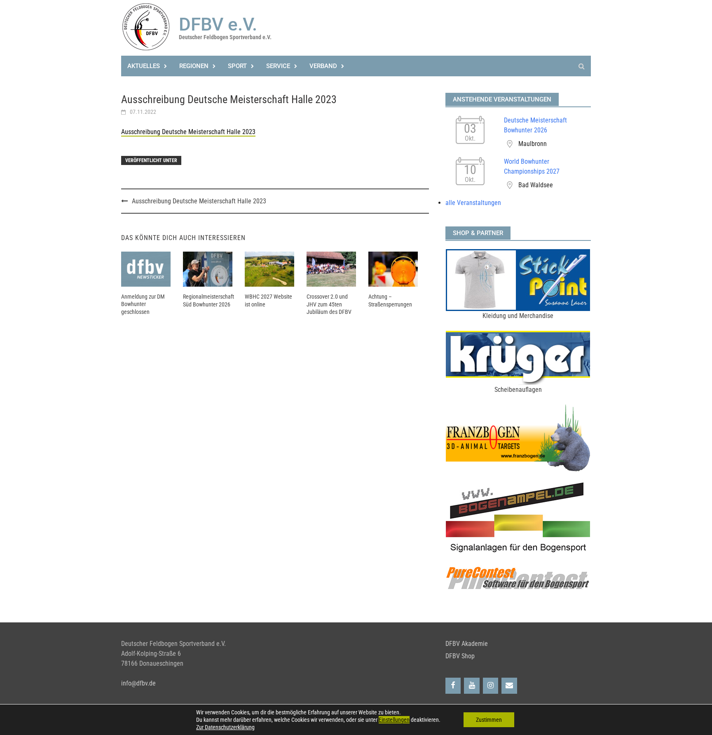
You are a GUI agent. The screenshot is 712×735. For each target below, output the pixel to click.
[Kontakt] (509, 686)
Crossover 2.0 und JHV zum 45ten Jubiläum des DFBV (329, 304)
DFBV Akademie (466, 644)
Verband (323, 66)
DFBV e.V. (218, 24)
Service (278, 66)
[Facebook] (453, 686)
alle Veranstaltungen (473, 203)
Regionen (193, 66)
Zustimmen (489, 719)
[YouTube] (472, 686)
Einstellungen (394, 719)
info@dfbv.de (138, 683)
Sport (237, 66)
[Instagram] (491, 686)
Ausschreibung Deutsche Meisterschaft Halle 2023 (188, 132)
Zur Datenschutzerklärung (225, 727)
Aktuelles (143, 66)
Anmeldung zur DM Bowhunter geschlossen (143, 304)
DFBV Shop (460, 656)
